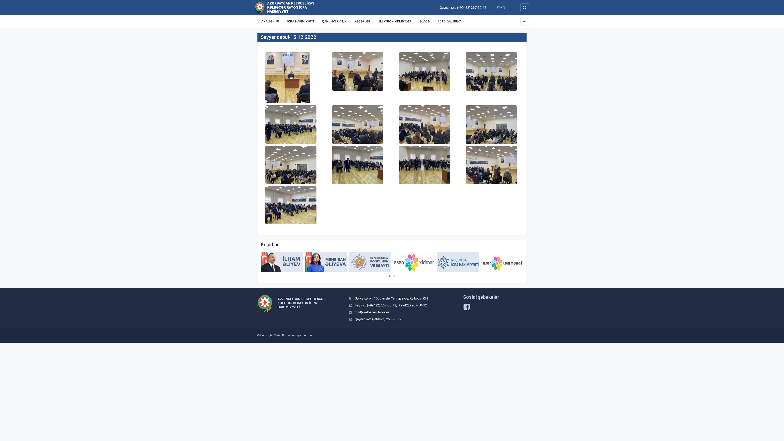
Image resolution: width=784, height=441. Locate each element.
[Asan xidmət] (414, 262)
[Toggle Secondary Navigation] (524, 21)
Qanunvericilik (334, 21)
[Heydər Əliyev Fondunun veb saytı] (370, 262)
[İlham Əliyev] (282, 262)
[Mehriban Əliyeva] (326, 262)
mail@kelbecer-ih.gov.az (372, 312)
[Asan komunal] (502, 262)
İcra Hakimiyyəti (300, 21)
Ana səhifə (270, 21)
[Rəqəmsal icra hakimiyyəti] (458, 262)
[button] (389, 276)
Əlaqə (425, 21)
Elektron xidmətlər (395, 21)
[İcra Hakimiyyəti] (260, 7)
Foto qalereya (449, 21)
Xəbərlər (362, 21)
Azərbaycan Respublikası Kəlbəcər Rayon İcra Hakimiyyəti (291, 7)
